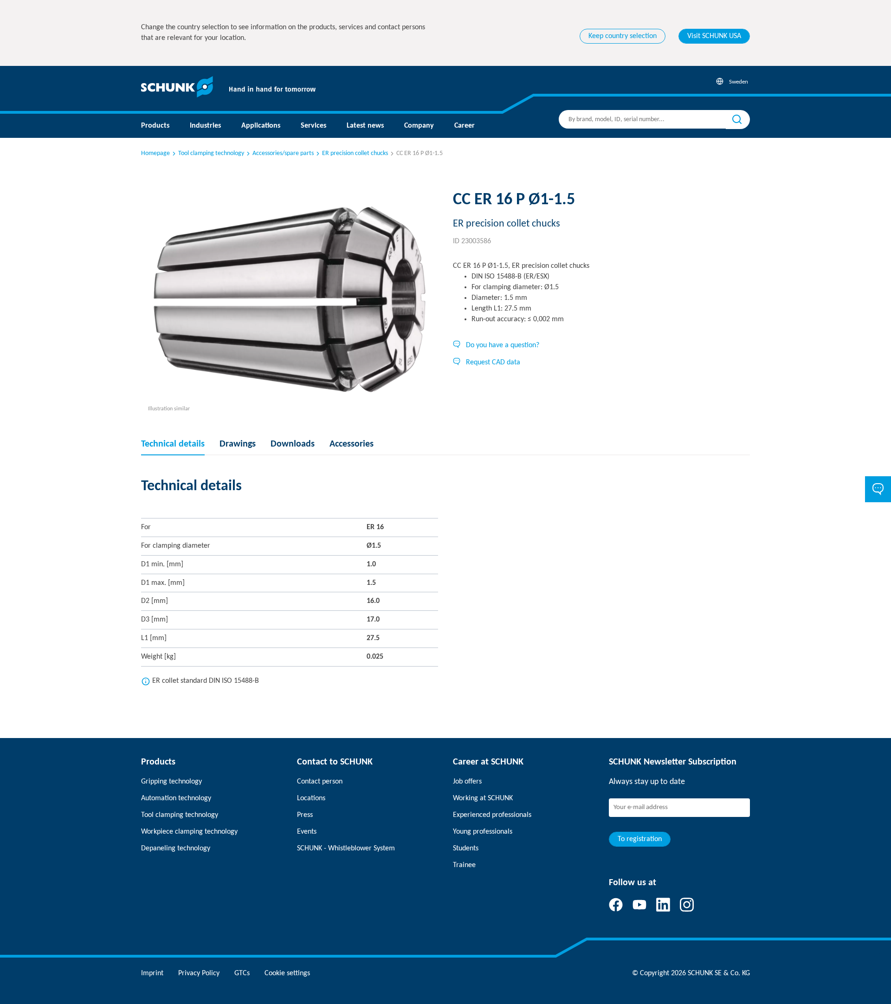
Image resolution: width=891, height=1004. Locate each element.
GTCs (242, 973)
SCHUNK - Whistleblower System (346, 848)
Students (465, 848)
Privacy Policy (199, 973)
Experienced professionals (492, 815)
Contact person (319, 781)
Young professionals (482, 832)
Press (305, 815)
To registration (640, 839)
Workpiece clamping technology (189, 832)
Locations (311, 798)
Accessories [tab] (351, 444)
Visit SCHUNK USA (714, 36)
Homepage (155, 153)
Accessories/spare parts (283, 153)
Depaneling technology (175, 848)
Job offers (467, 781)
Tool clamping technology (211, 153)
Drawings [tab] (238, 444)
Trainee (464, 865)
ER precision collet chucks (355, 153)
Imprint (152, 973)
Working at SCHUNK (483, 798)
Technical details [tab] (173, 444)
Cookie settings (287, 973)
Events (306, 832)
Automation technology (176, 798)
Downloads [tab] (293, 444)
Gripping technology (171, 781)
